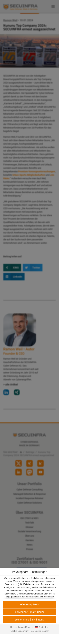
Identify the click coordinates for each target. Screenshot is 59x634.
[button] (29, 604)
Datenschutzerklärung (20, 627)
